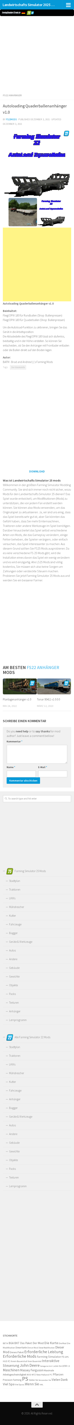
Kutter (12, 915)
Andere (13, 959)
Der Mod (38, 1343)
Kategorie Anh (46, 1366)
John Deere (30, 1365)
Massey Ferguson (31, 1370)
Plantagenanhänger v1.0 (17, 699)
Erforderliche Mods (19, 1356)
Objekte (13, 985)
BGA (11, 1343)
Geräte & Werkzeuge (20, 942)
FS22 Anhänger (12, 95)
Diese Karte (21, 1347)
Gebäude (14, 968)
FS (63, 1356)
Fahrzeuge (15, 924)
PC (51, 1374)
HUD (5, 1361)
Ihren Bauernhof (34, 1361)
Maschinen (11, 1370)
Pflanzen (58, 1374)
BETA (5, 1343)
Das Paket (26, 1343)
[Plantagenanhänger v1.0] (20, 686)
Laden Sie (57, 1366)
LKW (64, 1366)
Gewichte (14, 976)
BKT (17, 1343)
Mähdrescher (16, 907)
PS (25, 1378)
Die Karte (51, 1343)
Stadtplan (14, 881)
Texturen (14, 1002)
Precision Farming (12, 1380)
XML (41, 1384)
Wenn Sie (32, 1384)
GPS (66, 1356)
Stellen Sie (33, 1380)
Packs (12, 994)
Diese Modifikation (47, 1347)
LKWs (12, 898)
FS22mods (11, 119)
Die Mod (62, 1343)
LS (69, 1366)
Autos (12, 950)
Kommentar (14, 741)
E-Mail (42, 767)
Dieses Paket (17, 1352)
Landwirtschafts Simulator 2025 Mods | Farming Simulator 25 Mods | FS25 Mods (29, 4)
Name (11, 767)
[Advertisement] (37, 54)
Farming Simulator (49, 1356)
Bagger (13, 933)
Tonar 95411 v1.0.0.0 (48, 699)
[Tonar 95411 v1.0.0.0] (54, 686)
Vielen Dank (60, 1380)
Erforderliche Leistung (43, 1351)
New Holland (42, 1374)
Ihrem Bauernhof (19, 1361)
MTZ (34, 1374)
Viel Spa (8, 1384)
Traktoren (14, 889)
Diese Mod (32, 1347)
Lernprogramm (18, 1020)
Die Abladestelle (18, 367)
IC (9, 1361)
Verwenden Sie (45, 1380)
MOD (29, 1374)
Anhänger (14, 1011)
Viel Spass (19, 1384)
